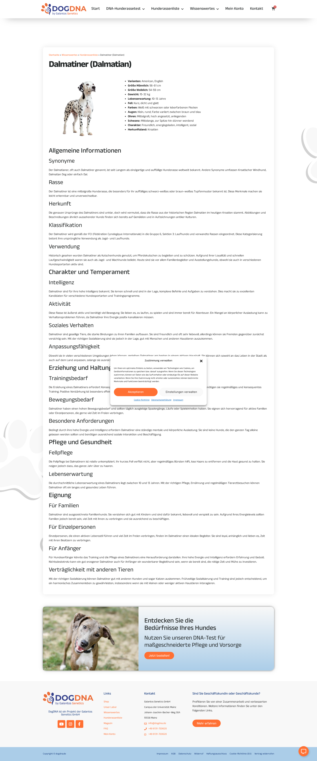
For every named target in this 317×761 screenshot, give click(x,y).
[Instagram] (70, 724)
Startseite (54, 55)
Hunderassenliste (165, 9)
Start (95, 9)
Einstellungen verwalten (181, 392)
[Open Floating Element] (303, 751)
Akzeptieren (136, 392)
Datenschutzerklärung (161, 400)
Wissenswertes (202, 9)
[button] (201, 361)
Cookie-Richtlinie (142, 400)
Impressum (178, 400)
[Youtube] (61, 724)
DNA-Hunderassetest (123, 9)
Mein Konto (234, 9)
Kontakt (256, 9)
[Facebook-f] (79, 724)
